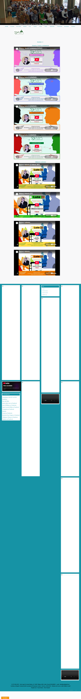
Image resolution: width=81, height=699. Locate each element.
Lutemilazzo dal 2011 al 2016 (9, 397)
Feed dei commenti (45, 292)
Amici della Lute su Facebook (9, 403)
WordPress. (78, 690)
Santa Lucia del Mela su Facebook (10, 407)
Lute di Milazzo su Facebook (9, 405)
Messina (4, 411)
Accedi (43, 288)
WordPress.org (44, 294)
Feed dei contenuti (45, 290)
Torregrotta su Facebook (8, 409)
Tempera (74, 690)
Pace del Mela (5, 401)
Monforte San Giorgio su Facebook (10, 415)
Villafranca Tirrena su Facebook (10, 417)
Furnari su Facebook (7, 413)
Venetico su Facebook (7, 419)
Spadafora (4, 399)
